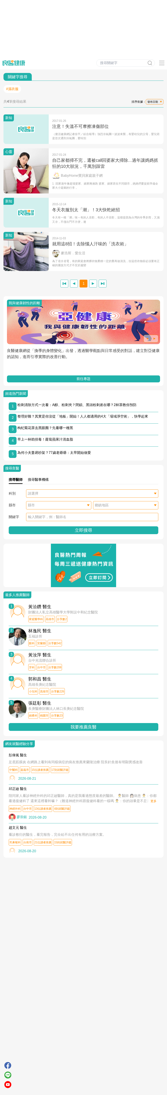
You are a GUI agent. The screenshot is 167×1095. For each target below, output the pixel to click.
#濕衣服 (12, 89)
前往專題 (83, 379)
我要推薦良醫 (83, 727)
